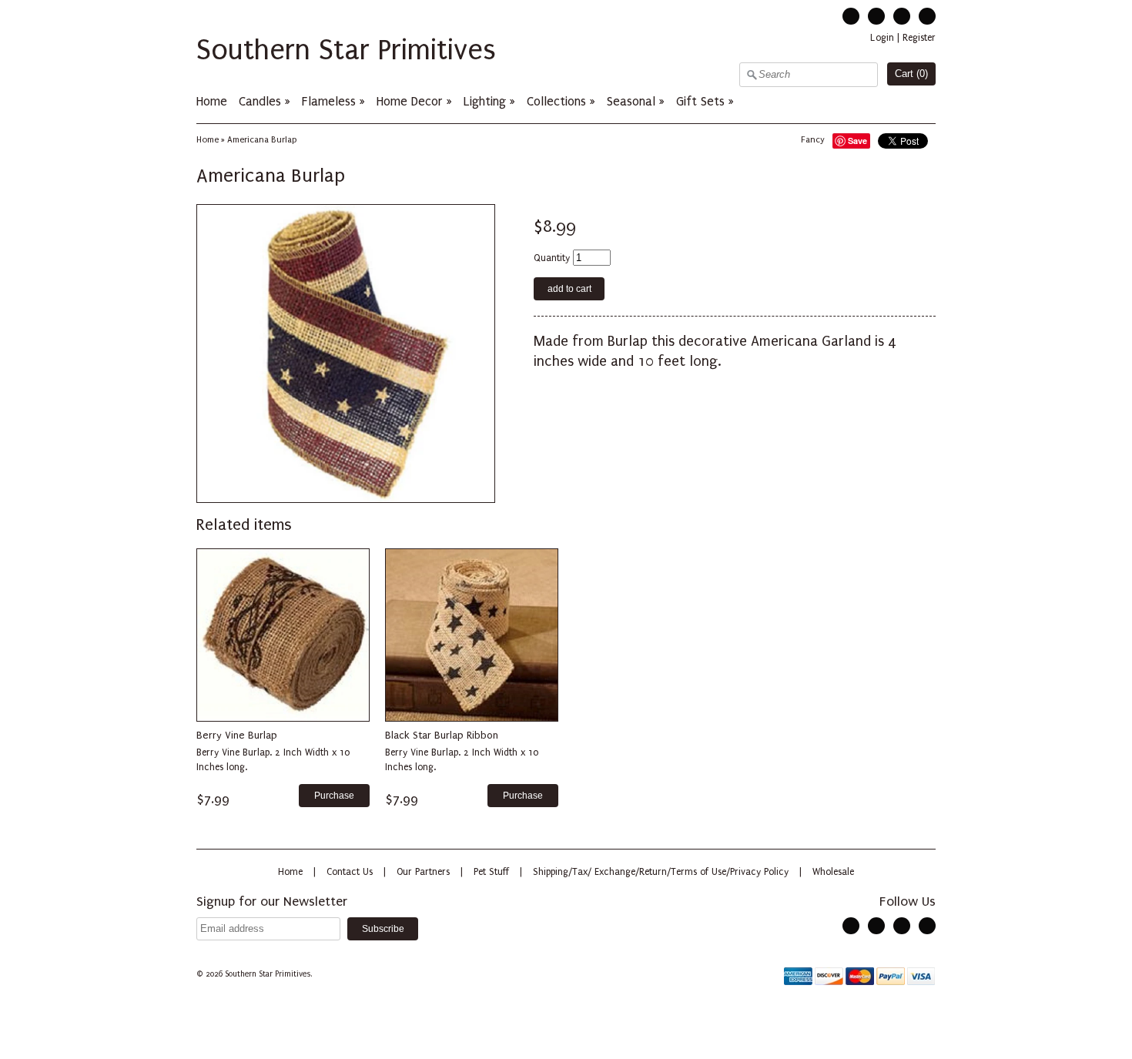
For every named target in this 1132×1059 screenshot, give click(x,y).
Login (882, 37)
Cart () (911, 73)
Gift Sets (700, 101)
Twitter (850, 16)
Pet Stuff (491, 871)
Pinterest (901, 16)
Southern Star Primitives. (269, 974)
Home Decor (410, 101)
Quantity (552, 258)
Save (857, 140)
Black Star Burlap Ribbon (441, 735)
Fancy (813, 140)
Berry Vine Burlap (236, 735)
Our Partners (423, 871)
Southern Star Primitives (346, 50)
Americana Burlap (261, 140)
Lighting (485, 101)
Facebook (876, 16)
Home (211, 101)
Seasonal (631, 101)
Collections (556, 101)
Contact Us (350, 871)
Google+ (927, 16)
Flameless (331, 101)
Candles (260, 101)
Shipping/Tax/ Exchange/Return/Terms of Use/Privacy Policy (661, 871)
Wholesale (833, 871)
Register (919, 37)
